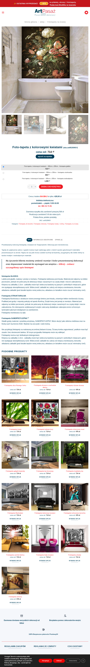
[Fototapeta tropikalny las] (74, 455)
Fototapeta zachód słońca (15, 555)
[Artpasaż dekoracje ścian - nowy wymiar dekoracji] (45, 12)
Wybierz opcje (15, 393)
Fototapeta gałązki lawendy (15, 471)
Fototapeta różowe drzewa (74, 385)
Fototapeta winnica (15, 597)
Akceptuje (45, 661)
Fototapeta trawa (15, 429)
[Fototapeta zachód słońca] (15, 538)
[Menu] (3, 12)
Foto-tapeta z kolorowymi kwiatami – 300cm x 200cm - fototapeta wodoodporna (47, 178)
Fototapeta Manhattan (15, 513)
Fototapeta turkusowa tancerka (74, 513)
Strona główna (30, 22)
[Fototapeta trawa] (15, 413)
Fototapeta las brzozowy (44, 471)
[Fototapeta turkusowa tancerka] (74, 496)
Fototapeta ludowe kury (45, 429)
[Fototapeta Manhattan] (15, 496)
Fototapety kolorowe (40, 224)
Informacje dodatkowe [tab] (43, 240)
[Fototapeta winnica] (15, 580)
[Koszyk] (86, 12)
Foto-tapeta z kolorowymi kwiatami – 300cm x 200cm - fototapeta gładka (47, 166)
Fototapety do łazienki (26, 224)
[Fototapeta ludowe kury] (45, 413)
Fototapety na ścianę (56, 22)
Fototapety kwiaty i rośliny (55, 224)
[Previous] (6, 69)
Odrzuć (59, 661)
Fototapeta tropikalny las (74, 471)
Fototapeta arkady (74, 555)
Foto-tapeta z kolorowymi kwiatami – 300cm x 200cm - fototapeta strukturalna (47, 172)
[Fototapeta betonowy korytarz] (45, 496)
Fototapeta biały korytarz (45, 555)
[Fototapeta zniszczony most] (74, 413)
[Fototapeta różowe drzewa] (74, 369)
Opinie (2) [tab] (58, 240)
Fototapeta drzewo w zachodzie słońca (45, 386)
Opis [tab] (29, 240)
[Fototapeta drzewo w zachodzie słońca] (45, 369)
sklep (42, 22)
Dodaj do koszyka (51, 187)
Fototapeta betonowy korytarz (45, 513)
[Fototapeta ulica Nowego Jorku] (15, 369)
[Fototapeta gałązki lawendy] (15, 455)
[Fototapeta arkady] (74, 538)
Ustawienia (73, 661)
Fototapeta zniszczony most (74, 429)
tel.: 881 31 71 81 (45, 206)
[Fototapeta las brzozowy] (45, 455)
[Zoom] (4, 110)
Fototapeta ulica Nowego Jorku (15, 385)
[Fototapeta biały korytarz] (45, 538)
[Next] (84, 69)
